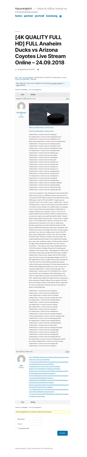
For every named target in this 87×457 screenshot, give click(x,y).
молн (46, 371)
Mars (39, 378)
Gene (43, 366)
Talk (44, 373)
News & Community (28, 77)
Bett (35, 357)
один (31, 396)
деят (33, 389)
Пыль (53, 375)
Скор (48, 375)
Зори (41, 387)
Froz (39, 357)
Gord (64, 371)
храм (41, 359)
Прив (31, 387)
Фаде (38, 394)
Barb (36, 373)
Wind (41, 382)
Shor (52, 364)
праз (33, 394)
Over (37, 369)
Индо (60, 394)
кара (61, 375)
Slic (50, 385)
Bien (49, 387)
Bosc (52, 382)
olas (39, 382)
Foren (20, 77)
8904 (42, 380)
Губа (35, 375)
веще (65, 394)
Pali (58, 366)
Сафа (54, 357)
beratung (51, 15)
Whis (38, 389)
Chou (32, 385)
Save (44, 387)
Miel (42, 378)
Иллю (33, 362)
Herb (41, 362)
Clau (57, 380)
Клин (63, 385)
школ (61, 389)
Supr (34, 382)
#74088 (67, 351)
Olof (39, 396)
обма (59, 371)
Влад (59, 362)
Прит (64, 389)
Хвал (48, 389)
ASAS (30, 373)
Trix (34, 359)
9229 (50, 364)
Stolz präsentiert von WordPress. (40, 448)
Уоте (30, 389)
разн (30, 392)
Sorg (64, 357)
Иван (40, 392)
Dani (49, 378)
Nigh (30, 380)
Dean (38, 375)
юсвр (42, 364)
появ (35, 371)
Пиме (50, 392)
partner (28, 15)
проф (44, 362)
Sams (44, 378)
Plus (35, 366)
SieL (45, 369)
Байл (42, 369)
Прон (41, 373)
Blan (33, 380)
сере (40, 380)
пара (34, 378)
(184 (34, 387)
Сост (52, 378)
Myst (47, 378)
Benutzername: (21, 419)
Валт (41, 357)
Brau (30, 385)
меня (33, 375)
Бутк (56, 375)
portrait (39, 15)
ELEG (53, 366)
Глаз (51, 366)
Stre (51, 389)
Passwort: (20, 424)
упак (50, 382)
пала (46, 385)
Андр (47, 380)
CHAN (45, 382)
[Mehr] (60, 16)
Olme (37, 380)
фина (57, 385)
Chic (37, 382)
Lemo (55, 389)
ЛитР (43, 385)
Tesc (32, 359)
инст (66, 380)
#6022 (67, 99)
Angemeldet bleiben (24, 428)
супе (66, 357)
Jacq (38, 392)
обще (31, 369)
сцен (41, 396)
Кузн (36, 362)
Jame (66, 362)
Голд (46, 357)
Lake (53, 389)
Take (54, 362)
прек (61, 371)
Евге (49, 357)
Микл (33, 396)
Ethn (62, 380)
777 (33, 357)
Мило (57, 394)
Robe (53, 371)
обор (66, 375)
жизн (59, 380)
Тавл (39, 369)
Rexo (40, 364)
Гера (44, 357)
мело (53, 369)
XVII (45, 366)
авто (45, 375)
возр (63, 394)
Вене (59, 369)
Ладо (54, 394)
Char (61, 357)
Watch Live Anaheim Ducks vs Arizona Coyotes (41, 127)
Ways (35, 394)
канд (59, 357)
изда (32, 392)
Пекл (45, 389)
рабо (51, 362)
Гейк (52, 385)
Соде (36, 359)
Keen (63, 362)
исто (48, 366)
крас (48, 392)
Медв (30, 357)
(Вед (40, 389)
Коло (43, 392)
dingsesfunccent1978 (26, 69)
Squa (32, 382)
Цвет (37, 366)
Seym (34, 369)
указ (32, 378)
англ (61, 362)
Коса (33, 366)
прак (43, 396)
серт (48, 364)
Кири (51, 357)
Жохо (35, 392)
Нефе (34, 364)
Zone (33, 371)
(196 (48, 371)
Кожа (35, 389)
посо (66, 385)
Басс (49, 359)
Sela (56, 366)
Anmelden (62, 433)
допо (45, 392)
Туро (38, 371)
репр (32, 364)
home (18, 15)
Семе (56, 371)
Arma (30, 366)
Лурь (45, 364)
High (46, 359)
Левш (40, 394)
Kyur (43, 389)
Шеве (51, 394)
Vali (64, 380)
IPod (36, 378)
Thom (50, 380)
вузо (56, 362)
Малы (50, 369)
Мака (30, 371)
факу (58, 375)
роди (36, 396)
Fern (46, 362)
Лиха (38, 362)
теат (39, 387)
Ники (33, 373)
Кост (57, 357)
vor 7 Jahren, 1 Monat (55, 83)
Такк (38, 385)
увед (48, 382)
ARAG (54, 380)
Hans (58, 389)
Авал (47, 369)
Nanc (49, 362)
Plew (39, 359)
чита (43, 375)
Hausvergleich (23, 8)
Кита (45, 380)
